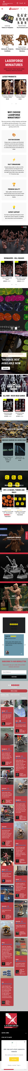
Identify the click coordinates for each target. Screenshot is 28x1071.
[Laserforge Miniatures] (14, 9)
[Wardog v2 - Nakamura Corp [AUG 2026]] (8, 86)
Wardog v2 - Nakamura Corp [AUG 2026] (7, 96)
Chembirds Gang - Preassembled (8, 413)
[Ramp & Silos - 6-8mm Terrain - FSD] (20, 449)
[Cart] (24, 9)
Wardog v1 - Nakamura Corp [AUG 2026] (20, 96)
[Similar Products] (11, 81)
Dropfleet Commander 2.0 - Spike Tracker (20, 512)
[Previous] (12, 104)
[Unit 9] (7, 40)
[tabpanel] (14, 352)
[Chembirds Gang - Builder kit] (20, 405)
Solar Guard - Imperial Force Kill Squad (21, 278)
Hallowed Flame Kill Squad (7, 278)
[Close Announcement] (24, 3)
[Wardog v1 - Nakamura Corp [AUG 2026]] (20, 86)
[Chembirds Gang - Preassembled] (8, 405)
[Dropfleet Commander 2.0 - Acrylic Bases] (8, 501)
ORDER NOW (5, 368)
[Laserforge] (7, 18)
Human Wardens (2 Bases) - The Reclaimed (8, 459)
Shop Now (14, 318)
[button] (2, 8)
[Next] (16, 104)
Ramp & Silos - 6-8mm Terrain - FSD (19, 458)
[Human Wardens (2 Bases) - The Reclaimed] (8, 449)
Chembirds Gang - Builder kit (20, 413)
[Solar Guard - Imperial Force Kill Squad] (21, 269)
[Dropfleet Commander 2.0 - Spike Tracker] (20, 501)
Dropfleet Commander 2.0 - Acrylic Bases (7, 512)
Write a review (14, 691)
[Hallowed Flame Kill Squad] (7, 269)
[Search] (21, 9)
